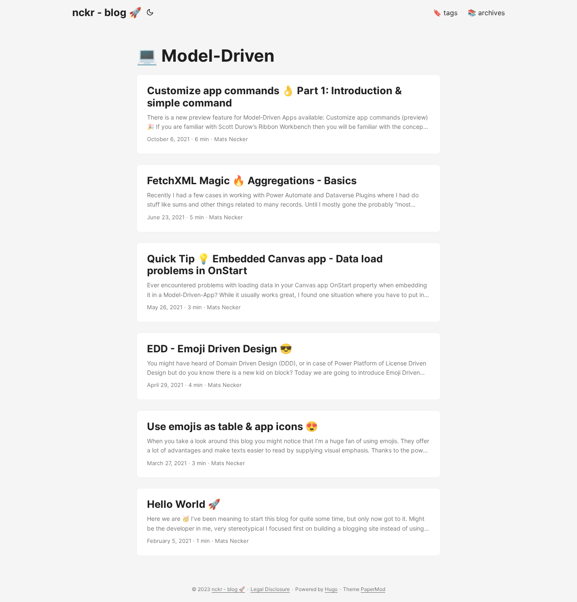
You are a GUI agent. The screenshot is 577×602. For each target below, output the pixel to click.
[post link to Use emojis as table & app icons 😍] (288, 444)
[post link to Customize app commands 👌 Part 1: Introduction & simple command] (288, 114)
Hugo (331, 589)
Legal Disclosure (270, 589)
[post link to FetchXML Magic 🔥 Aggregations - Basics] (288, 198)
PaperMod (373, 589)
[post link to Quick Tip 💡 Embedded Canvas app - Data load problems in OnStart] (288, 282)
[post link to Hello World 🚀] (288, 521)
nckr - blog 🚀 (107, 12)
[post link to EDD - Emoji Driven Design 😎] (288, 366)
